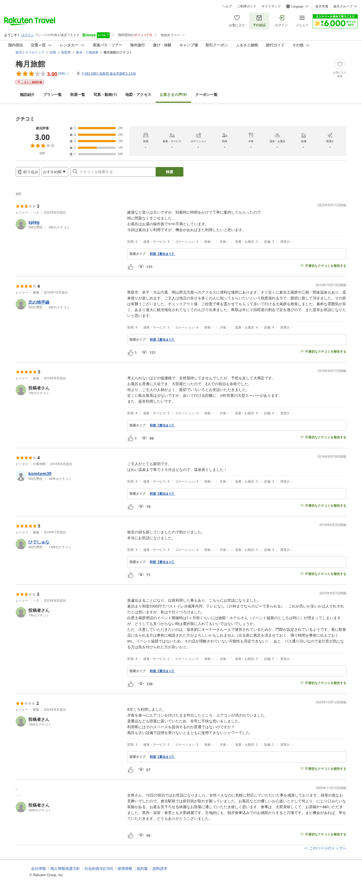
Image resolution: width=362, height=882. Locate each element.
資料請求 (159, 868)
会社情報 (38, 868)
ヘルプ (227, 6)
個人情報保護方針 (65, 868)
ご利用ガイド (246, 6)
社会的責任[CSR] (99, 868)
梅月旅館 (30, 63)
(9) (173, 94)
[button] (69, 224)
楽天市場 (321, 6)
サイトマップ (271, 6)
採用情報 (124, 868)
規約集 (142, 868)
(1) (105, 94)
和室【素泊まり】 (162, 254)
